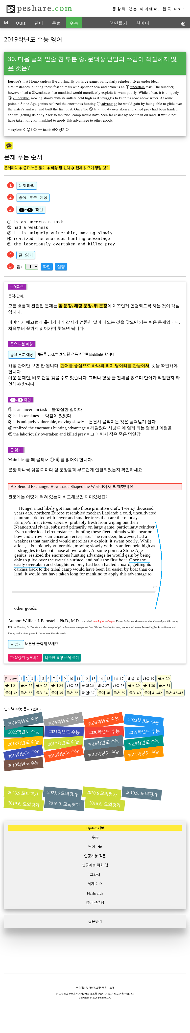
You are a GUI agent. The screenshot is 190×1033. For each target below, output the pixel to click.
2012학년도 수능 (103, 753)
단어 (38, 23)
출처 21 (11, 685)
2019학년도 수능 (144, 731)
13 (93, 678)
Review (11, 678)
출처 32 (11, 692)
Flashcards (95, 893)
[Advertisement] (95, 968)
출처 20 (164, 678)
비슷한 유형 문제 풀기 (62, 657)
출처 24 (57, 685)
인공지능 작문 (95, 855)
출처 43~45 (174, 692)
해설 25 (72, 685)
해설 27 (103, 685)
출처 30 (149, 685)
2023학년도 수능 (144, 720)
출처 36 (72, 692)
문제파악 (27, 185)
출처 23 (42, 685)
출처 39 (119, 692)
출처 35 (57, 692)
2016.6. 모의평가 (105, 804)
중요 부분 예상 (33, 197)
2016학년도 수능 (103, 742)
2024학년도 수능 (103, 721)
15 (108, 678)
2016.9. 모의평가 (64, 804)
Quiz (21, 23)
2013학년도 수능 (63, 753)
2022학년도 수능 (23, 732)
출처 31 (164, 685)
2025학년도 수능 (63, 721)
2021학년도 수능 (64, 731)
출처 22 (26, 685)
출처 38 (104, 692)
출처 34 (42, 692)
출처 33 (26, 692)
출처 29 (134, 685)
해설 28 (118, 685)
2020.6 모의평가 (101, 793)
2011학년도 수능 (144, 753)
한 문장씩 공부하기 (25, 657)
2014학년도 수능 (23, 753)
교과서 (95, 874)
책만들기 (118, 23)
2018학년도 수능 (23, 742)
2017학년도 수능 (63, 742)
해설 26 (88, 685)
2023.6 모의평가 (62, 793)
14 (101, 678)
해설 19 (148, 678)
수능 (74, 23)
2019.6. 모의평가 (24, 804)
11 (79, 678)
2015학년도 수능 (144, 742)
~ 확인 (32, 209)
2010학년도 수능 (23, 764)
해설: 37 (88, 692)
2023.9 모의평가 (23, 793)
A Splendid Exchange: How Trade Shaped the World (56, 486)
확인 (47, 266)
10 (71, 678)
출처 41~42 (153, 692)
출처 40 (135, 692)
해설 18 (133, 678)
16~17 (119, 678)
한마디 (142, 23)
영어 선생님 (95, 902)
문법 (56, 23)
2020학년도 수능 (104, 731)
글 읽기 (26, 255)
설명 (61, 266)
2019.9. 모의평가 (142, 793)
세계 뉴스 (95, 883)
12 (86, 678)
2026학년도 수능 (23, 721)
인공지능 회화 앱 (95, 865)
